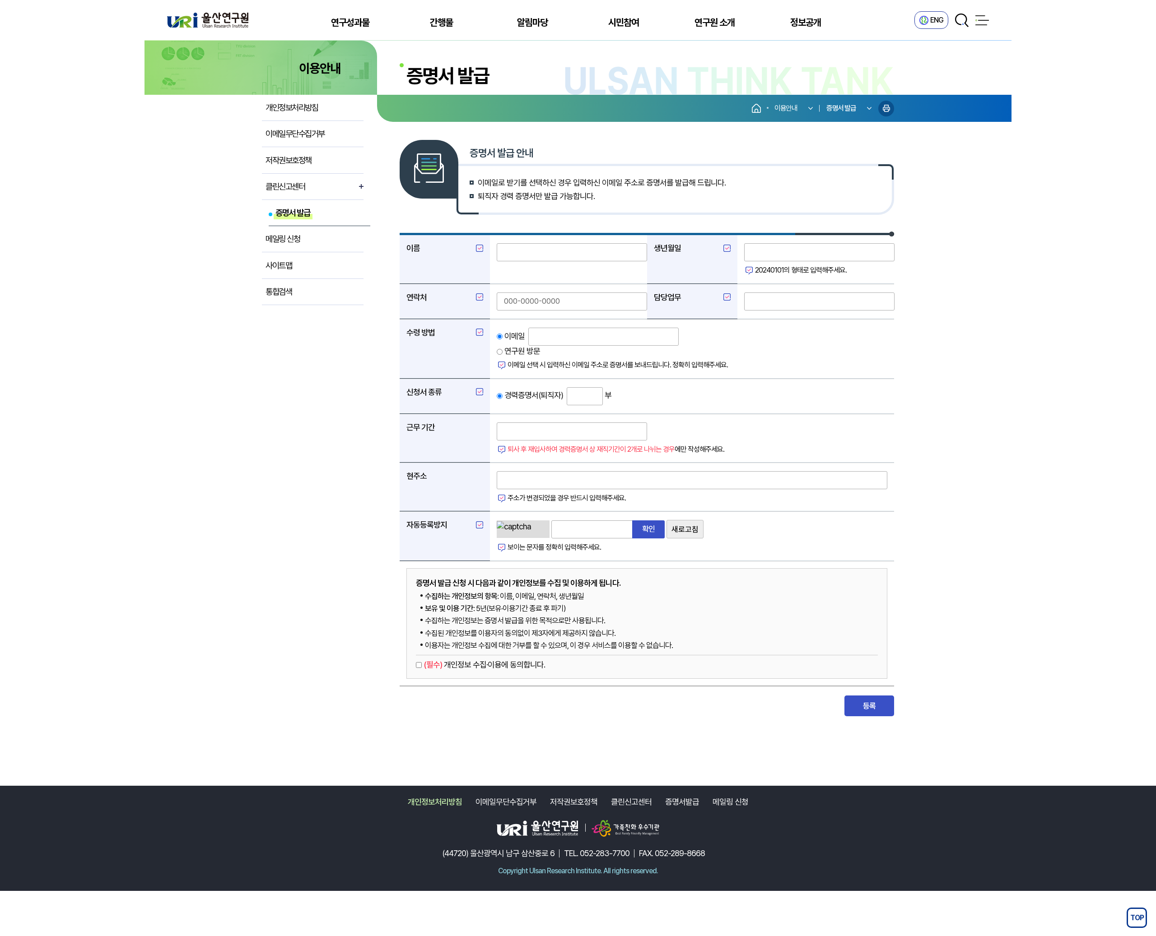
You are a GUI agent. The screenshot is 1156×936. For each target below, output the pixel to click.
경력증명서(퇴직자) (533, 395)
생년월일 (667, 248)
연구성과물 (350, 22)
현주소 (416, 476)
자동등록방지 (426, 524)
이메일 (514, 336)
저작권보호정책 (573, 801)
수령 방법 (420, 332)
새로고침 (685, 529)
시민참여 (623, 22)
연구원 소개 (715, 22)
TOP (1137, 917)
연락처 (416, 297)
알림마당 (532, 22)
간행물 (441, 22)
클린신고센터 (631, 801)
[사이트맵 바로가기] (982, 20)
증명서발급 (682, 801)
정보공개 (805, 22)
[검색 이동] (962, 20)
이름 (413, 248)
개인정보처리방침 (435, 801)
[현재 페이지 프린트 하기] (886, 108)
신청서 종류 (424, 392)
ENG (936, 20)
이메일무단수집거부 (505, 801)
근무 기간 (420, 427)
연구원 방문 (521, 351)
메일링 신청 (730, 801)
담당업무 (667, 297)
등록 (869, 705)
